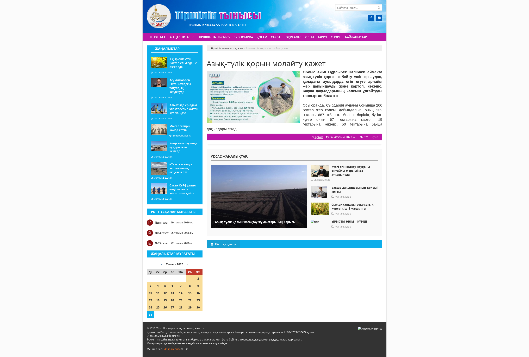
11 (158, 293)
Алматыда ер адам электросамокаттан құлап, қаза (183, 109)
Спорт (336, 37)
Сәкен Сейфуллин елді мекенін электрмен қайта (182, 189)
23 (198, 300)
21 (180, 300)
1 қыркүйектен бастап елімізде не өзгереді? (183, 63)
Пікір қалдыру (225, 244)
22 (190, 300)
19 (165, 300)
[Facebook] (371, 18)
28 (180, 307)
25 (158, 307)
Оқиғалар (293, 37)
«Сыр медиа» (172, 349)
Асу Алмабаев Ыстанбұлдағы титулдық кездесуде (180, 86)
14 (180, 293)
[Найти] (379, 7)
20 (172, 300)
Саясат (276, 37)
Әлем (309, 37)
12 (165, 293)
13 (172, 293)
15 (190, 293)
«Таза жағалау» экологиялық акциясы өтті (180, 168)
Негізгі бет (157, 37)
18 (158, 300)
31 (150, 315)
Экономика (243, 37)
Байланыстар (356, 37)
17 (150, 300)
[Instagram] (379, 18)
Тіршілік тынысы (204, 16)
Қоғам (262, 37)
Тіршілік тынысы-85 (214, 37)
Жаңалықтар (180, 37)
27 (172, 307)
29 (190, 307)
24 (150, 307)
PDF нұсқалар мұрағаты (173, 212)
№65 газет (162, 222)
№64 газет (162, 233)
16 (198, 293)
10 (150, 293)
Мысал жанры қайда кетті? (179, 128)
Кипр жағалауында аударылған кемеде (183, 147)
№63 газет (162, 243)
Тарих (322, 37)
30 (198, 307)
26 (165, 307)
